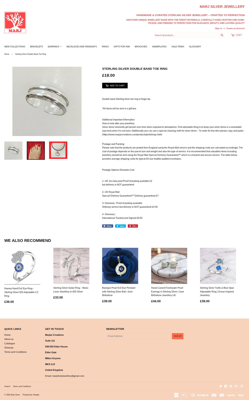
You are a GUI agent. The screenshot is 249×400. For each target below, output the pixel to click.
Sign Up (178, 336)
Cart (238, 35)
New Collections (14, 46)
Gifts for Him (122, 46)
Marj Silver (15, 395)
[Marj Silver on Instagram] (241, 386)
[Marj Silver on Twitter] (220, 386)
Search (7, 386)
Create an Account (236, 28)
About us (8, 339)
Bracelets (36, 46)
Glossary (195, 46)
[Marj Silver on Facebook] (225, 386)
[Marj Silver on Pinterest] (230, 386)
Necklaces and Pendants (81, 46)
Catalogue (9, 343)
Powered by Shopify (31, 395)
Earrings (54, 46)
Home (6, 54)
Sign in (218, 28)
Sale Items (177, 46)
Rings (105, 46)
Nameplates (159, 46)
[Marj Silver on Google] (236, 386)
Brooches (141, 46)
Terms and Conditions (15, 352)
